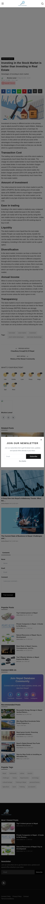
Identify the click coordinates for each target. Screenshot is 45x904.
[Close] (41, 439)
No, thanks (22, 461)
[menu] (2, 3)
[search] (42, 3)
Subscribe (33, 456)
